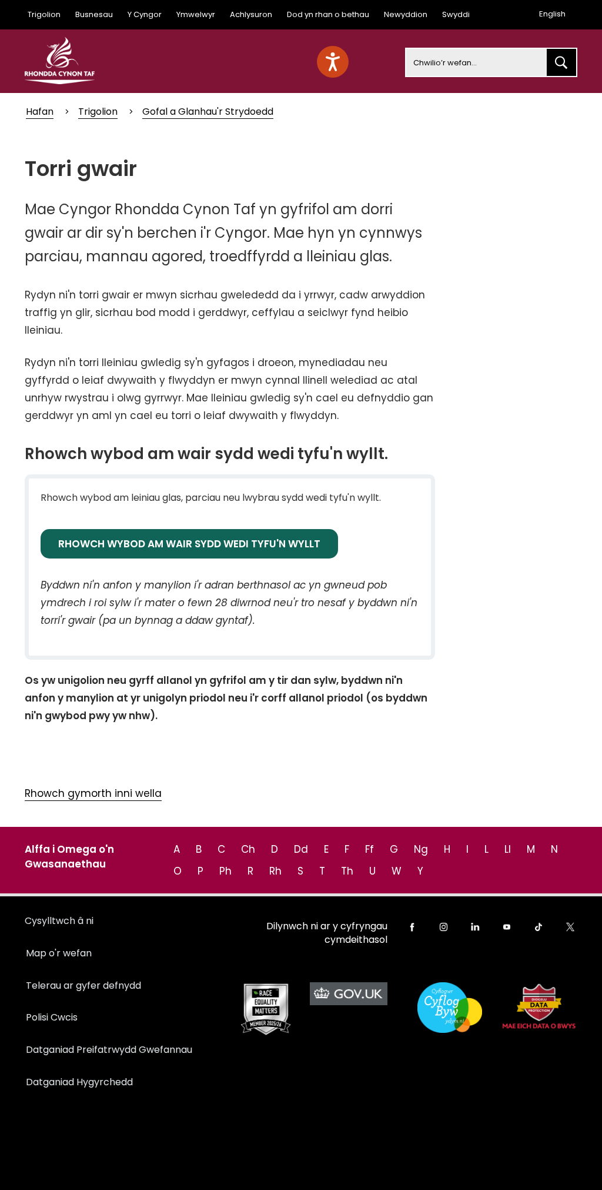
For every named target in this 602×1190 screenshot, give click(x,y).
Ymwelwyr (195, 14)
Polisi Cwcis (52, 1017)
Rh (275, 871)
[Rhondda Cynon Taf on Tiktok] (538, 927)
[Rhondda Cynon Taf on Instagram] (444, 927)
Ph (225, 871)
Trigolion (44, 14)
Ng (421, 849)
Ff (369, 849)
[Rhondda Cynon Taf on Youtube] (507, 927)
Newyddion (405, 14)
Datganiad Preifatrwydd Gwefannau (109, 1049)
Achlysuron (251, 14)
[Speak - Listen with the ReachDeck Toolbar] (333, 62)
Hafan (39, 111)
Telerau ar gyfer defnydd (83, 985)
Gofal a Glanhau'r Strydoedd (207, 111)
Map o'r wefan (59, 953)
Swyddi (456, 14)
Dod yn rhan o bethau (328, 14)
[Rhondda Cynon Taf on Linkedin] (475, 927)
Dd (301, 849)
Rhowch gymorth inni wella (93, 793)
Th (347, 871)
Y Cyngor (145, 14)
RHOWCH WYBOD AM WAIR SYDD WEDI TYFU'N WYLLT (189, 544)
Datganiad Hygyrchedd (79, 1082)
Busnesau (94, 14)
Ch (248, 849)
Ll (507, 849)
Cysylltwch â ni (59, 921)
